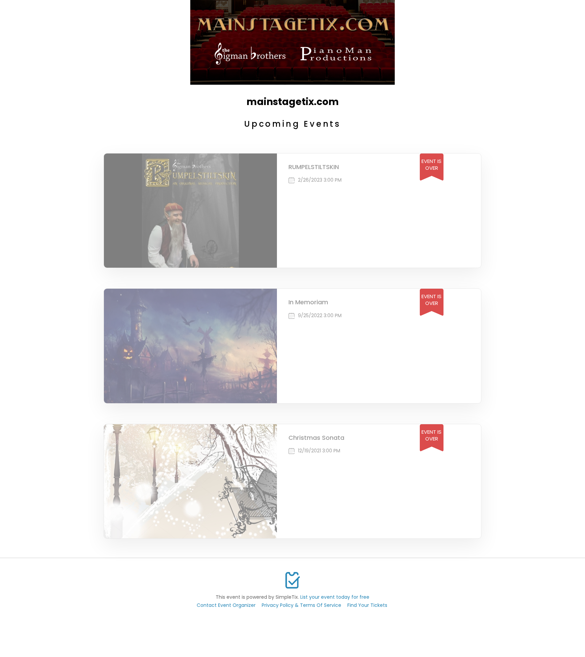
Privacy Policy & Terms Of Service (301, 605)
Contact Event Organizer (226, 605)
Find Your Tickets (367, 605)
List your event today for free (334, 597)
